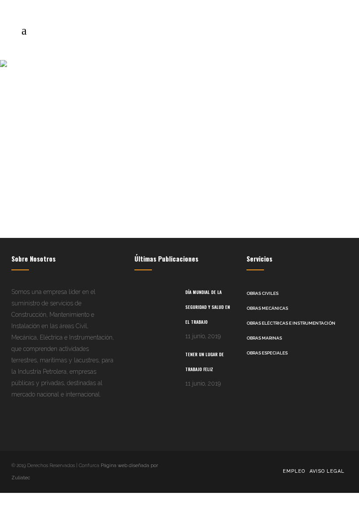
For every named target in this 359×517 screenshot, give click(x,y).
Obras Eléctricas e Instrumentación (290, 323)
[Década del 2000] (90, 128)
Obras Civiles (262, 293)
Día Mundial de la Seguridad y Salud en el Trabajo (207, 307)
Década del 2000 (59, 203)
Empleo (294, 471)
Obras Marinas (264, 338)
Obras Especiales (267, 353)
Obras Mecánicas (267, 308)
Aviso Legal (327, 471)
